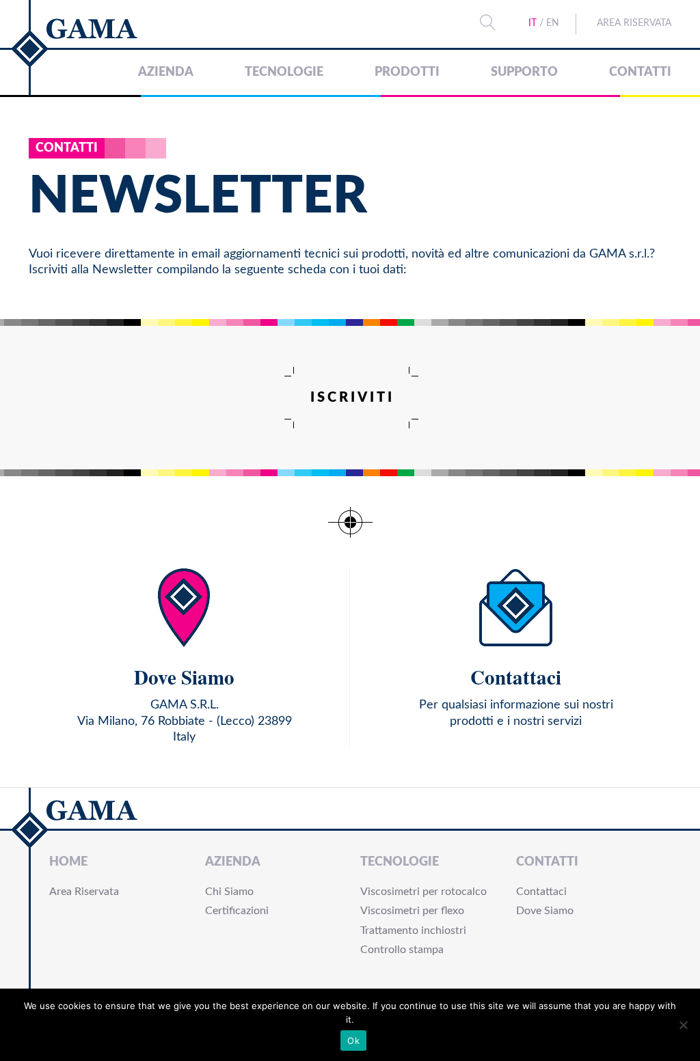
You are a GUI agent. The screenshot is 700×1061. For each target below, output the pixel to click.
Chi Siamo (229, 891)
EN (552, 23)
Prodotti (407, 72)
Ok (353, 1040)
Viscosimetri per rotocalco (423, 891)
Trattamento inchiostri (413, 930)
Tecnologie (284, 72)
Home (68, 862)
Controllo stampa (402, 949)
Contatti (640, 72)
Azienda (165, 72)
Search (487, 22)
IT (532, 23)
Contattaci (541, 891)
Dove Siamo (545, 910)
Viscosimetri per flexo (412, 910)
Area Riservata (634, 23)
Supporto (524, 72)
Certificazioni (237, 910)
